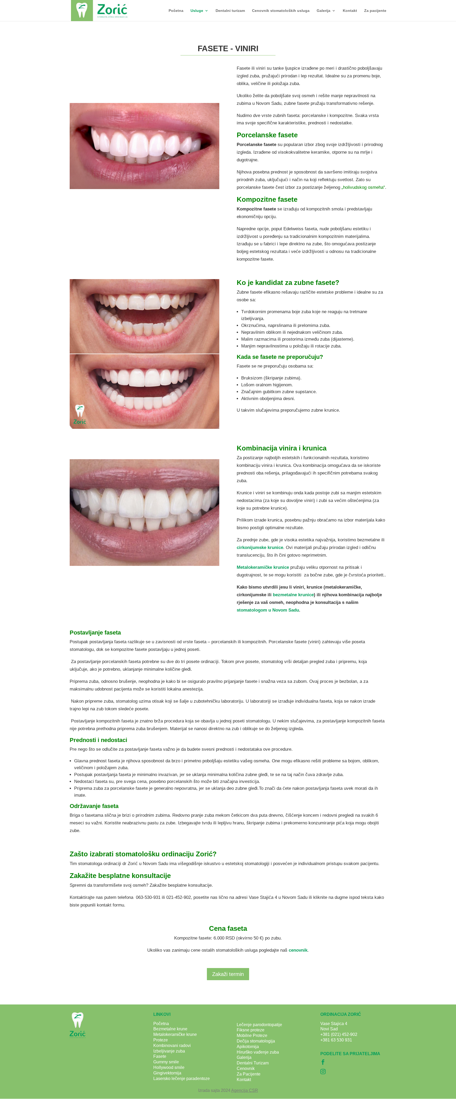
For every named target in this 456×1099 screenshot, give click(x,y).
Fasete (159, 1056)
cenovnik (298, 950)
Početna (176, 11)
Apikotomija (248, 1046)
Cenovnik (246, 1068)
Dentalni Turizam (253, 1063)
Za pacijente (375, 11)
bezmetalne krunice (293, 594)
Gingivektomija (167, 1073)
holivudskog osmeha (363, 187)
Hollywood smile (168, 1067)
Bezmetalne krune (170, 1029)
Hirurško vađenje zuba (258, 1052)
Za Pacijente (248, 1074)
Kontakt (350, 11)
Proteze (160, 1040)
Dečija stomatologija (256, 1041)
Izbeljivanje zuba (169, 1051)
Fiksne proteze (250, 1030)
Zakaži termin (228, 974)
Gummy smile (166, 1062)
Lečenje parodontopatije (259, 1024)
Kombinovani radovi (172, 1045)
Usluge (197, 11)
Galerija (323, 11)
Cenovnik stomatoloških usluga (281, 11)
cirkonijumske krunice (260, 547)
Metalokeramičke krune (175, 1034)
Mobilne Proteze (252, 1035)
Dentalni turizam (230, 11)
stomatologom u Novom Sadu (268, 610)
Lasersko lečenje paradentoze (181, 1078)
